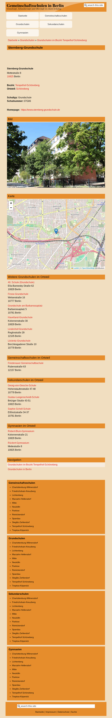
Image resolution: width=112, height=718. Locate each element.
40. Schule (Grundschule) (21, 282)
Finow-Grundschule (18, 294)
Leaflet (76, 268)
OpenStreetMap (88, 268)
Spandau (16, 518)
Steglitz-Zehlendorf (21, 522)
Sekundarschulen (56, 24)
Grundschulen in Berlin (20, 469)
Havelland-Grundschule (20, 317)
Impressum (51, 712)
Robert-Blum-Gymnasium (21, 431)
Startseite (22, 16)
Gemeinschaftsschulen (56, 16)
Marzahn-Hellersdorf (21, 499)
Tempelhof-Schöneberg (27, 85)
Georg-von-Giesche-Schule (22, 385)
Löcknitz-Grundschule (19, 340)
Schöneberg (22, 89)
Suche (74, 712)
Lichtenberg (17, 495)
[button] (56, 231)
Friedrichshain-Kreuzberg (24, 491)
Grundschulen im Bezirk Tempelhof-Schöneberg (62, 40)
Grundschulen (22, 24)
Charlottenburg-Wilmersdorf (25, 487)
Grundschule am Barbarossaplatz (25, 305)
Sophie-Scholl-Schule (19, 409)
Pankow (15, 510)
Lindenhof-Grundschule (20, 329)
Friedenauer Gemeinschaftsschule (25, 363)
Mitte (14, 503)
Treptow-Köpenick (20, 530)
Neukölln (16, 507)
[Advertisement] (56, 58)
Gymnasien (22, 33)
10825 (10, 76)
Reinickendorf (18, 514)
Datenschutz (63, 712)
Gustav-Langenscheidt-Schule (23, 397)
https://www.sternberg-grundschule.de (40, 110)
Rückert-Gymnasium (18, 443)
